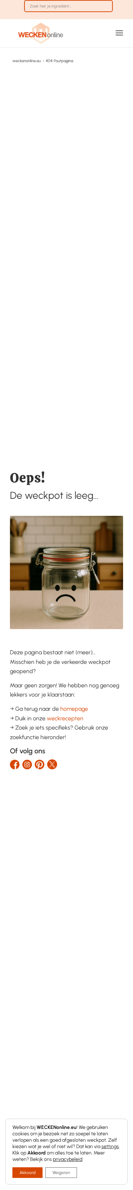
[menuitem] (68, 9)
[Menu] (119, 33)
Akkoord (27, 1172)
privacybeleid (67, 1159)
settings (110, 1146)
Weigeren (61, 1172)
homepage (74, 708)
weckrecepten (65, 718)
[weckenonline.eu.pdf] (55, 33)
